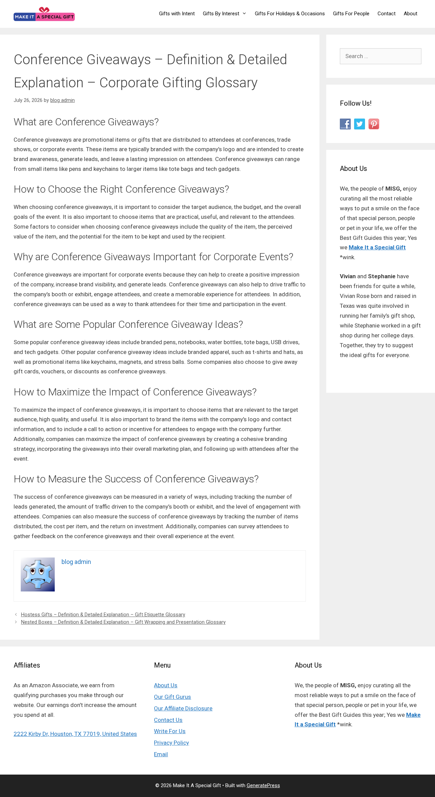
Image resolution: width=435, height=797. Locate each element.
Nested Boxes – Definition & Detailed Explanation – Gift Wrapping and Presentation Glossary (123, 622)
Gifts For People (351, 14)
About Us (165, 685)
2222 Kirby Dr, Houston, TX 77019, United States (75, 733)
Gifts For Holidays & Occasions (290, 14)
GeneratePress (263, 785)
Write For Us (170, 731)
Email (161, 754)
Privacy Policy (171, 742)
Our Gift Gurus (172, 696)
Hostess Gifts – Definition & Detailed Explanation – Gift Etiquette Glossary (103, 615)
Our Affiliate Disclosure (183, 708)
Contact (387, 14)
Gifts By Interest (221, 14)
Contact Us (168, 719)
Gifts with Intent (177, 14)
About (410, 14)
